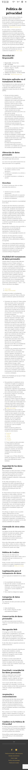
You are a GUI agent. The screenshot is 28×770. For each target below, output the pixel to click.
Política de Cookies (11, 408)
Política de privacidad (14, 760)
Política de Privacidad (10, 290)
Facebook (8, 433)
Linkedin (8, 436)
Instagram (8, 440)
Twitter (8, 435)
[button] (13, 1)
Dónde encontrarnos (14, 756)
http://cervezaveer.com (15, 27)
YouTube (8, 438)
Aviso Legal (19, 50)
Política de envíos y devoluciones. (14, 753)
